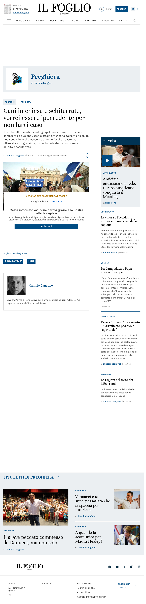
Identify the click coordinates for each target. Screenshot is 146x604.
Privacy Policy (84, 583)
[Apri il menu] (9, 21)
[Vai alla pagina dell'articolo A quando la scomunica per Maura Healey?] (127, 537)
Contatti (11, 583)
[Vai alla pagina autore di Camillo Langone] (16, 285)
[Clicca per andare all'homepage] (29, 567)
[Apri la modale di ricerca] (135, 21)
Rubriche (10, 102)
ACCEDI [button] (57, 201)
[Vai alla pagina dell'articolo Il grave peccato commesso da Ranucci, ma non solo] (35, 507)
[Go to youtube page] (117, 567)
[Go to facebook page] (109, 567)
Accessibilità (83, 592)
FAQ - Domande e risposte (16, 589)
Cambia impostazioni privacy (91, 597)
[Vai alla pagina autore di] (17, 79)
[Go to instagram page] (131, 567)
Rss (9, 594)
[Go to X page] (124, 567)
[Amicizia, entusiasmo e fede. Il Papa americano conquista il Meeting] (120, 156)
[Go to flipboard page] (139, 567)
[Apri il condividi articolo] (86, 155)
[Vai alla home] (64, 9)
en (138, 9)
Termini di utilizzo (86, 588)
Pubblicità (47, 583)
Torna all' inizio (124, 586)
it (133, 9)
